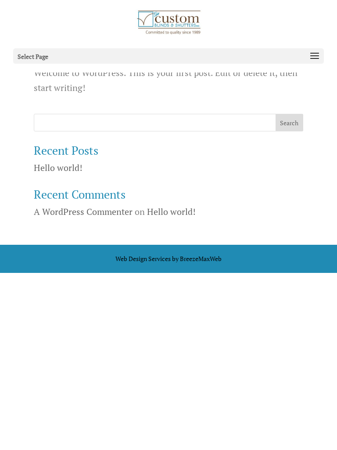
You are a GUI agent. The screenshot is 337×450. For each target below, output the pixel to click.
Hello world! (58, 168)
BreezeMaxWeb (201, 258)
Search (289, 123)
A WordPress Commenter (83, 212)
